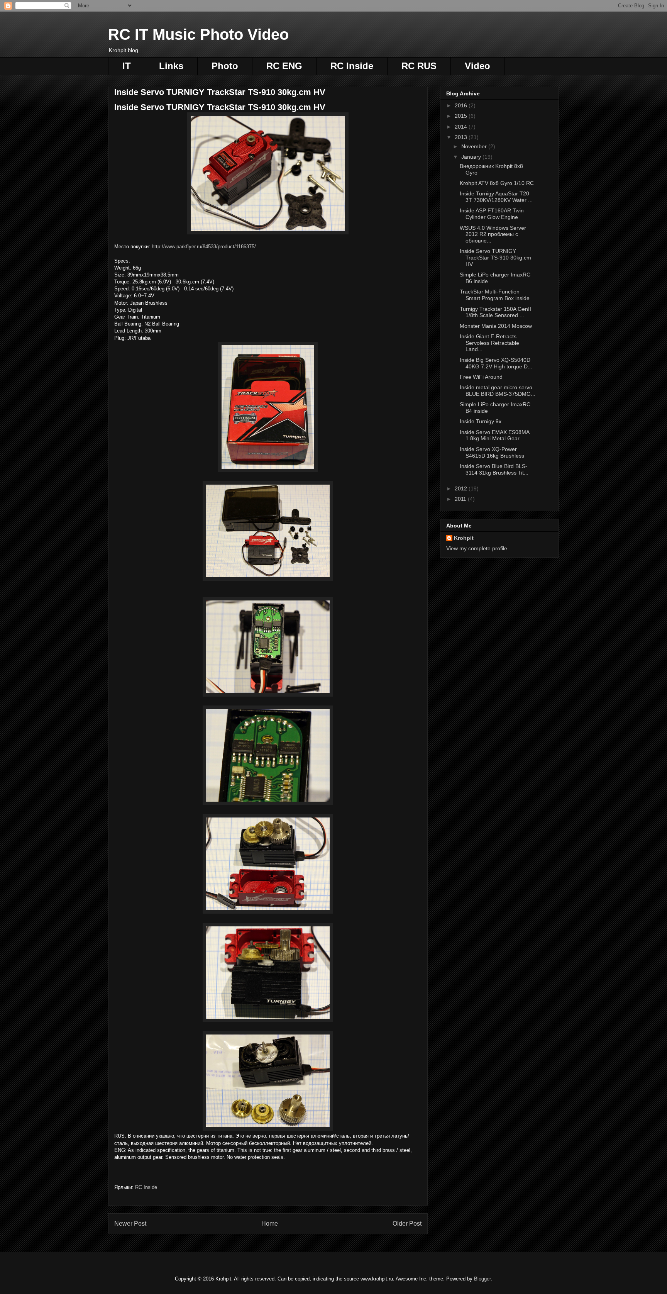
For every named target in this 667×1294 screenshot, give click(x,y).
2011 (461, 499)
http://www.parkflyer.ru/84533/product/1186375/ (204, 246)
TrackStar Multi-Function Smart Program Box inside (495, 294)
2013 (462, 137)
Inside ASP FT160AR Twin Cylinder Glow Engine (492, 213)
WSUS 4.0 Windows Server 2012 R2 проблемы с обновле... (493, 234)
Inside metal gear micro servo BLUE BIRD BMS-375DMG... (497, 390)
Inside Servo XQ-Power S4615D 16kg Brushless (492, 452)
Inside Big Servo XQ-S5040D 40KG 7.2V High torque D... (496, 363)
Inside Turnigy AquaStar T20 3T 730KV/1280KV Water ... (496, 196)
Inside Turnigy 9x (480, 421)
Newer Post (130, 1223)
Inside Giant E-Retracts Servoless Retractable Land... (489, 343)
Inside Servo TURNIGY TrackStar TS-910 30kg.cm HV (495, 257)
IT (126, 66)
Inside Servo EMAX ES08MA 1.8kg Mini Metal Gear (494, 435)
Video (477, 66)
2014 (462, 127)
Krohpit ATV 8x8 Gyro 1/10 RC (497, 183)
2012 (462, 488)
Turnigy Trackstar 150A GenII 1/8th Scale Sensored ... (495, 312)
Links (171, 66)
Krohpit (464, 538)
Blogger (482, 1279)
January (471, 157)
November (474, 146)
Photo (225, 66)
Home (269, 1223)
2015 (462, 116)
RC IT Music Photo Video (198, 34)
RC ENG (284, 66)
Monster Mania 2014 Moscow (496, 326)
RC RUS (419, 66)
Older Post (407, 1223)
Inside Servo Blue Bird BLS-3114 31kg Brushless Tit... (494, 469)
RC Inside (351, 66)
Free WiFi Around (481, 377)
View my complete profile (476, 548)
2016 (462, 105)
